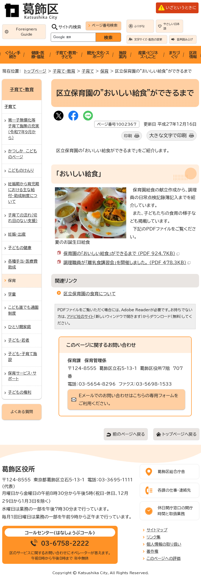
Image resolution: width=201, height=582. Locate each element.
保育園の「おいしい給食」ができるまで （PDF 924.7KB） (119, 253)
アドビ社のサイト (80, 316)
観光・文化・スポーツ (98, 55)
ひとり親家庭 (19, 327)
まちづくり (174, 55)
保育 (104, 71)
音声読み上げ (185, 39)
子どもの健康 (19, 248)
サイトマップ (157, 530)
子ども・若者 (18, 340)
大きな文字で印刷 (168, 135)
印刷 (128, 136)
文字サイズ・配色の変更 (148, 39)
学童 (12, 294)
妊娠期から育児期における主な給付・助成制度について (23, 192)
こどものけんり (21, 170)
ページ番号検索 (104, 25)
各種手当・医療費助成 (23, 264)
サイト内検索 (69, 27)
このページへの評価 (164, 558)
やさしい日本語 (171, 26)
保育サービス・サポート (22, 376)
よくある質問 (22, 412)
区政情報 (193, 55)
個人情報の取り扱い (164, 544)
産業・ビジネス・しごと (148, 55)
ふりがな (139, 26)
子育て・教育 (64, 71)
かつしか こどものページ (22, 154)
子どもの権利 (19, 392)
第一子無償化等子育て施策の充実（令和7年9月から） (23, 129)
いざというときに (181, 8)
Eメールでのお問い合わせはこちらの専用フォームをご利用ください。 (128, 399)
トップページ (35, 71)
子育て (88, 71)
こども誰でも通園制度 (23, 310)
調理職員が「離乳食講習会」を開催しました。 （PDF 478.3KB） (124, 262)
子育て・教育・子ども (67, 55)
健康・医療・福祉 (37, 55)
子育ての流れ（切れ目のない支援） (23, 218)
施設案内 (122, 55)
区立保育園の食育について (89, 293)
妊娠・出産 (17, 234)
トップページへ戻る (179, 434)
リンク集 (154, 537)
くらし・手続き (13, 55)
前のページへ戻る (129, 434)
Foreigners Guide (26, 31)
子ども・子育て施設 (22, 357)
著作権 (152, 551)
